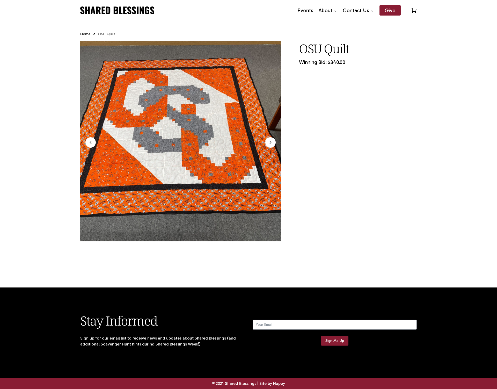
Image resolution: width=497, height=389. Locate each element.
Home (85, 34)
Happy (279, 383)
